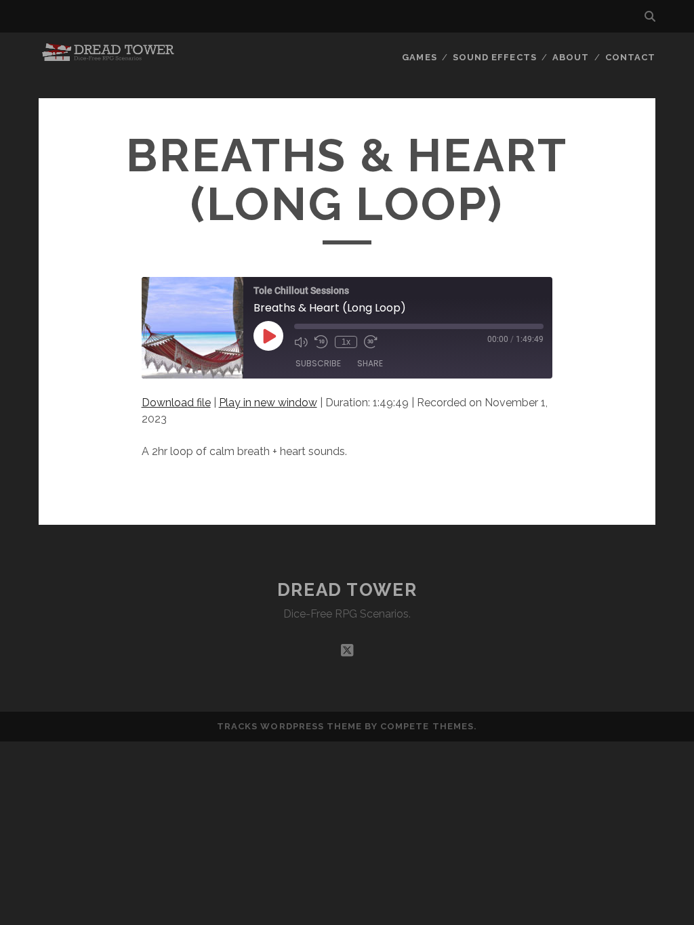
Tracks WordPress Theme (289, 726)
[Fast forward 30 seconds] (370, 342)
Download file (176, 402)
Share (370, 363)
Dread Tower (347, 590)
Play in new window (268, 402)
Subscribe (318, 363)
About (570, 57)
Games (419, 57)
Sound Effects (495, 57)
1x (346, 342)
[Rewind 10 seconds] (321, 342)
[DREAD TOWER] (109, 57)
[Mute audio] (301, 342)
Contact (630, 57)
